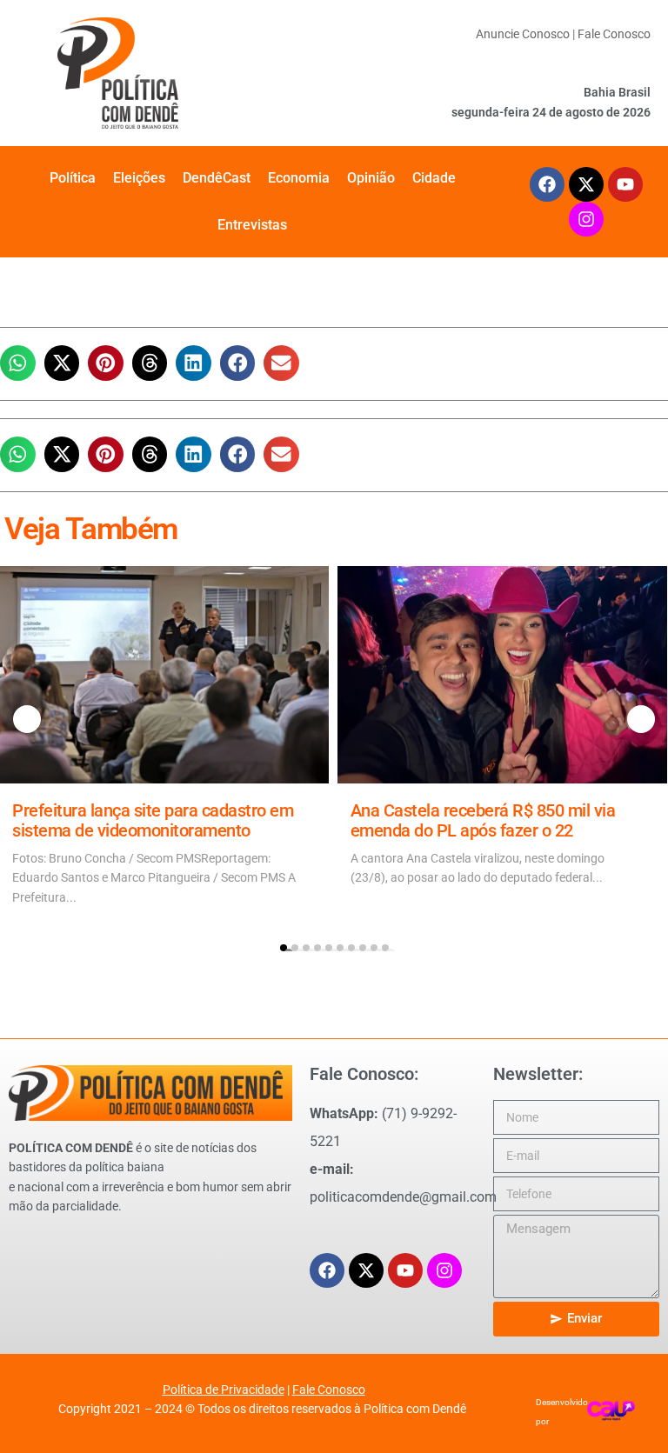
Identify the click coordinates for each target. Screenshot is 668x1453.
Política (73, 178)
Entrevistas (252, 225)
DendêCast (216, 178)
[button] (18, 363)
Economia (299, 178)
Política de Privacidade (223, 1389)
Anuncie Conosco (523, 34)
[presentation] (27, 719)
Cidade (434, 178)
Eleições (139, 178)
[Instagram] (586, 219)
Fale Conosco (614, 34)
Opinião (371, 178)
